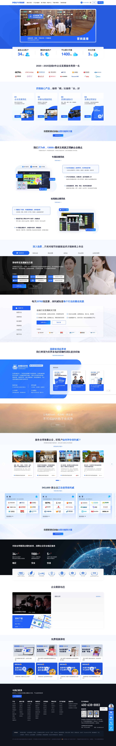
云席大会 (28, 720)
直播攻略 (44, 714)
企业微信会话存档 (41, 732)
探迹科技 (61, 734)
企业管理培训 (30, 732)
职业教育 (21, 703)
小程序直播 (21, 714)
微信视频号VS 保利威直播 (73, 703)
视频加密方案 (37, 711)
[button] (107, 391)
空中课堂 (28, 705)
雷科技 (72, 732)
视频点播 (13, 705)
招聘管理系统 (61, 732)
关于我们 (60, 703)
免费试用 (100, 2)
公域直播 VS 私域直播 (72, 705)
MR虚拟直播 (37, 703)
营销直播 (28, 709)
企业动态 (60, 707)
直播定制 (36, 716)
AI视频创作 (14, 709)
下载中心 (52, 707)
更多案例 (9, 516)
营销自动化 (76, 732)
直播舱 (13, 716)
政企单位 (21, 707)
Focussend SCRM (87, 732)
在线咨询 (18, 696)
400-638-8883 (86, 2)
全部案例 (44, 711)
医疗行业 (21, 709)
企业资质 (60, 709)
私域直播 (13, 707)
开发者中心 (53, 705)
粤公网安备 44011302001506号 (69, 739)
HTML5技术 (37, 709)
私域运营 (21, 716)
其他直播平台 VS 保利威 (73, 707)
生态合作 (60, 714)
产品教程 (44, 709)
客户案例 (43, 2)
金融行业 (21, 705)
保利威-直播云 (23, 732)
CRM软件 (22, 734)
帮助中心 (52, 703)
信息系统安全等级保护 (56, 739)
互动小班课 (29, 703)
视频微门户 (37, 705)
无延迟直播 (37, 707)
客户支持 (52, 709)
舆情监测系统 (45, 734)
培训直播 (28, 707)
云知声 (51, 732)
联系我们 (60, 705)
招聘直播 (28, 714)
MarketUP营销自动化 (53, 734)
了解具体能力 (57, 160)
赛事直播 (28, 718)
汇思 (98, 732)
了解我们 (57, 425)
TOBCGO (27, 734)
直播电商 (21, 711)
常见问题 (44, 705)
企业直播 (13, 703)
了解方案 (34, 286)
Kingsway (56, 732)
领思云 (34, 732)
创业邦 (81, 732)
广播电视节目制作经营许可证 (83, 739)
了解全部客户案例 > (58, 490)
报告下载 (44, 707)
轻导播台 (13, 718)
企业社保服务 (32, 734)
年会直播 (28, 716)
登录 (94, 2)
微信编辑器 (94, 732)
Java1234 (47, 732)
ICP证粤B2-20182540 (37, 739)
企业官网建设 (39, 734)
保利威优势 (61, 711)
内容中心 (49, 2)
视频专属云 (14, 714)
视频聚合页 (14, 720)
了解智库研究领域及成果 (57, 355)
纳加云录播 (67, 732)
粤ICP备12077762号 (46, 739)
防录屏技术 (37, 714)
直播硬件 (36, 718)
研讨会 (13, 711)
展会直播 (28, 711)
